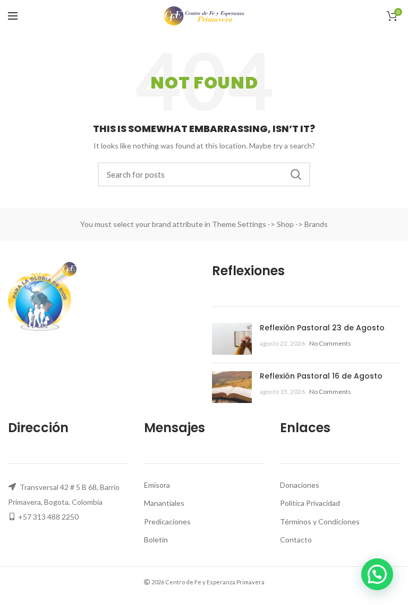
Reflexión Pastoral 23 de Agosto (322, 327)
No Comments (330, 343)
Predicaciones (167, 521)
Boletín (156, 539)
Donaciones (299, 484)
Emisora (157, 484)
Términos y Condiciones (320, 521)
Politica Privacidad (310, 502)
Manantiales (164, 502)
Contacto (296, 539)
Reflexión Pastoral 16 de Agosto (321, 376)
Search (296, 174)
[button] (377, 574)
